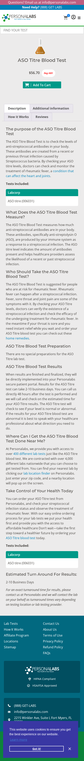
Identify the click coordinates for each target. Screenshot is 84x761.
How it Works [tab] (18, 117)
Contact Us (51, 623)
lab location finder (36, 473)
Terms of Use (53, 635)
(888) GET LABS (51, 7)
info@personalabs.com (59, 2)
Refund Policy (53, 647)
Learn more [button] (18, 739)
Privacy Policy (53, 641)
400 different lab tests (29, 454)
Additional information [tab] (51, 108)
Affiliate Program (16, 635)
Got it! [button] (36, 749)
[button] (65, 18)
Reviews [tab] (42, 117)
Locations (11, 641)
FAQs (46, 653)
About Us (50, 629)
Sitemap (10, 647)
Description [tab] (17, 108)
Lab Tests (11, 623)
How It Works (13, 629)
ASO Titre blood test (20, 538)
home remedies (17, 338)
